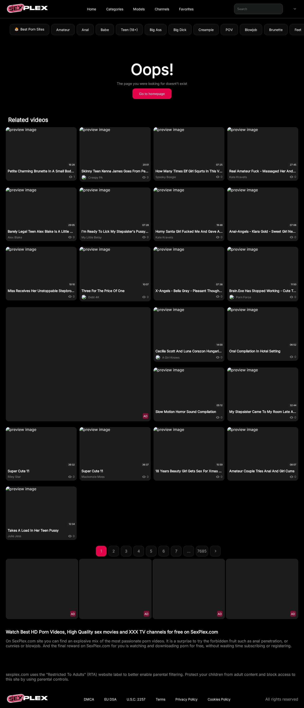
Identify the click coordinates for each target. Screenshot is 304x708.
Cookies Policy (219, 699)
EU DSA (110, 699)
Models (139, 9)
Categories (114, 9)
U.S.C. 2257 (136, 699)
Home (91, 9)
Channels (162, 9)
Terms (160, 699)
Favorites (186, 9)
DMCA (89, 699)
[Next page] (215, 551)
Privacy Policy (186, 699)
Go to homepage (152, 94)
